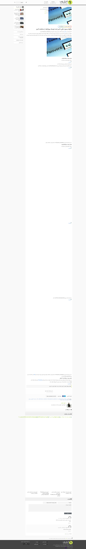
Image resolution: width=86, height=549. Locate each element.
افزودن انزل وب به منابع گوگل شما (64, 26)
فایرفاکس (70, 399)
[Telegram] (71, 409)
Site (34, 374)
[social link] (29, 544)
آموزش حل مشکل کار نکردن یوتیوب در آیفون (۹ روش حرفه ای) (19, 27)
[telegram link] (65, 396)
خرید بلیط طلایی (21, 42)
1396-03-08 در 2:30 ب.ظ (62, 518)
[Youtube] (67, 409)
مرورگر (64, 399)
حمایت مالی (44, 542)
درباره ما (37, 542)
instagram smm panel (19, 40)
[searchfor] (15, 2)
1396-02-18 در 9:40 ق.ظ (61, 527)
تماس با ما (46, 2)
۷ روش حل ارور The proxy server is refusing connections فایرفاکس (44, 493)
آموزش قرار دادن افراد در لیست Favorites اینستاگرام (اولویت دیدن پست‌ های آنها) (19, 14)
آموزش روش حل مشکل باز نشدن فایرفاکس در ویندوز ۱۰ (32, 492)
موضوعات (53, 2)
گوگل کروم (66, 399)
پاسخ (69, 530)
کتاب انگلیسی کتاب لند (20, 31)
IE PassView (40, 380)
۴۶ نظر (46, 11)
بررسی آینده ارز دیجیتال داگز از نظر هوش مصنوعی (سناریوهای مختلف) (19, 19)
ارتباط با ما (44, 544)
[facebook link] (63, 396)
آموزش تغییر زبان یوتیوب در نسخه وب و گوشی (17, 10)
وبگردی (65, 31)
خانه (66, 538)
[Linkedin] (68, 409)
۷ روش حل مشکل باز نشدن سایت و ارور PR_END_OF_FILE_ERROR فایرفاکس (55, 493)
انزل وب (66, 2)
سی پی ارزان (21, 34)
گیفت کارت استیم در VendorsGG (20, 37)
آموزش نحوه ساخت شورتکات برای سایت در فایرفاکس (66, 492)
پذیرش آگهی (36, 544)
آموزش (45, 13)
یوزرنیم (61, 399)
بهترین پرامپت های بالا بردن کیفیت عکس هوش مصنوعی (17, 23)
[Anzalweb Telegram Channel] (26, 2)
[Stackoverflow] (65, 409)
